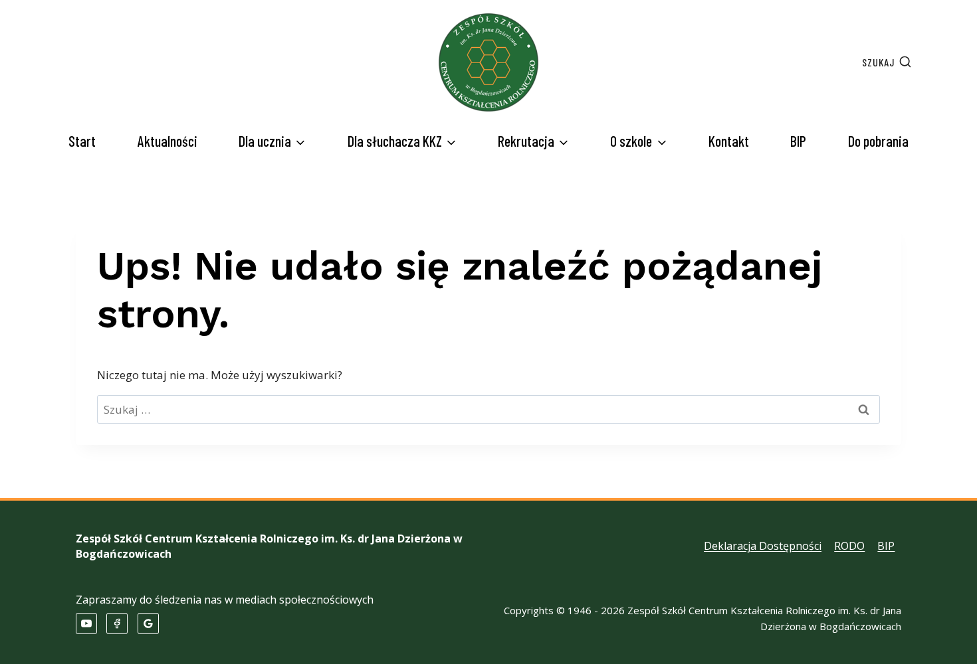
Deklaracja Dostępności (762, 546)
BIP (798, 140)
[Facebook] (117, 623)
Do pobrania (878, 140)
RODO (849, 546)
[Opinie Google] (148, 623)
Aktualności (167, 140)
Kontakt (728, 140)
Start (82, 140)
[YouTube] (86, 623)
